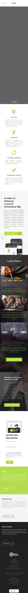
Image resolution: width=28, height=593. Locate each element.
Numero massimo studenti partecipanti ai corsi (14, 312)
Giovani (8, 315)
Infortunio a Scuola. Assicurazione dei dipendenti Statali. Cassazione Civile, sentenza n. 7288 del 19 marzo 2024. (14, 343)
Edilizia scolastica (17, 348)
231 (14, 290)
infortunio (7, 350)
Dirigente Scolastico (9, 348)
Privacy (12, 291)
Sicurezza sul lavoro (22, 291)
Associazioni (19, 347)
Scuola (25, 317)
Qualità (15, 291)
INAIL (4, 350)
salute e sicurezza (19, 317)
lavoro (10, 350)
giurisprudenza (5, 291)
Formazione (4, 315)
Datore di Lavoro (19, 290)
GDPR (24, 290)
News (9, 291)
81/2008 (14, 314)
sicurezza (14, 318)
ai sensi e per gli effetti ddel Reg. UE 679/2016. (14, 455)
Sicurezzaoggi (8, 290)
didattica (25, 314)
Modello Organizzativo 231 (14, 288)
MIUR (11, 317)
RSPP (16, 350)
